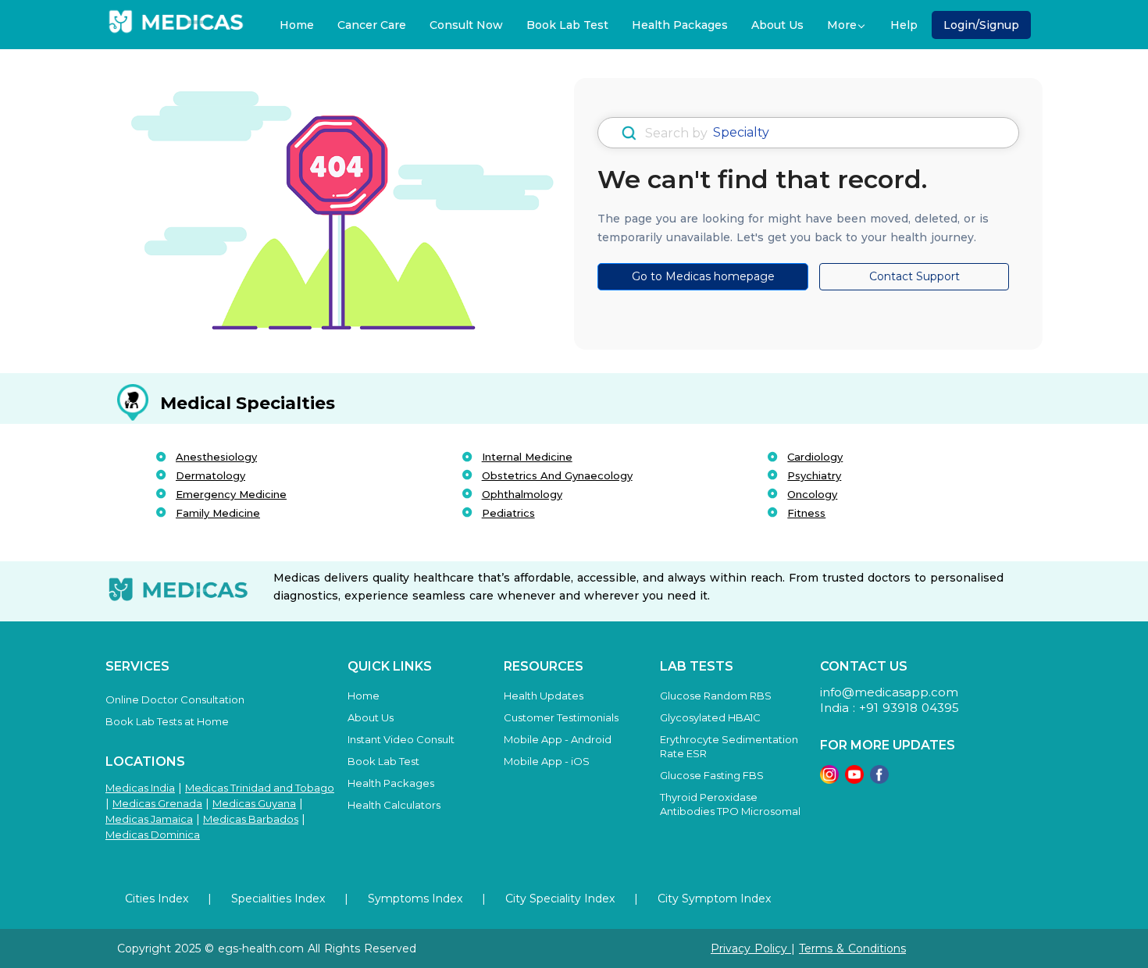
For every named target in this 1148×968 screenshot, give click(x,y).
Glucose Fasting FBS (712, 775)
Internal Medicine (527, 456)
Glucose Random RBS (716, 695)
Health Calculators (394, 805)
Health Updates (543, 695)
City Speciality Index (560, 898)
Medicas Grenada (157, 803)
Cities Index (156, 898)
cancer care (371, 25)
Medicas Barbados (250, 819)
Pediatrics (508, 513)
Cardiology (815, 456)
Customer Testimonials (561, 717)
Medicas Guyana (254, 803)
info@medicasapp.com (889, 692)
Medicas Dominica (152, 834)
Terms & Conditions (852, 948)
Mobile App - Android (557, 739)
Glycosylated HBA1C (710, 717)
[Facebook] (879, 773)
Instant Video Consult (401, 739)
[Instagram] (829, 773)
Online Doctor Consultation (174, 699)
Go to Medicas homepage (703, 276)
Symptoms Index (415, 898)
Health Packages (680, 25)
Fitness (806, 513)
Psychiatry (814, 475)
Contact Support (914, 276)
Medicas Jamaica (149, 819)
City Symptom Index (714, 898)
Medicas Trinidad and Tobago (259, 787)
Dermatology (210, 475)
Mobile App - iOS (547, 761)
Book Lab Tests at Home (167, 721)
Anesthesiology (216, 456)
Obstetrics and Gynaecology (557, 475)
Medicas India (140, 787)
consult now (466, 25)
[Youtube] (854, 773)
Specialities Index (278, 898)
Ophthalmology (522, 494)
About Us (777, 25)
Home (297, 25)
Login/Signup (981, 25)
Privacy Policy (751, 948)
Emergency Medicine (231, 494)
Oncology (812, 494)
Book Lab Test (567, 25)
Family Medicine (218, 513)
